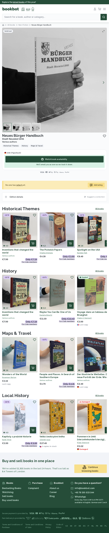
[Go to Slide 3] (26, 127)
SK (71, 526)
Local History (15, 395)
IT (88, 526)
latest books (18, 2)
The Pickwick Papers (51, 250)
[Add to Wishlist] (104, 136)
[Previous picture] (5, 82)
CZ (66, 526)
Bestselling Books (11, 488)
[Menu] (104, 9)
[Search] (103, 17)
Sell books (7, 496)
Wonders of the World (14, 374)
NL (92, 526)
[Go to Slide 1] (7, 127)
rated (19, 185)
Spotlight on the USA (88, 250)
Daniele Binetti (46, 315)
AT (75, 526)
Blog (52, 496)
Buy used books (10, 500)
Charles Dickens (46, 253)
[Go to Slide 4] (36, 127)
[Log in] (95, 9)
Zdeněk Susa (45, 440)
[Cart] (99, 9)
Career (53, 492)
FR (97, 526)
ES (84, 526)
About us (54, 488)
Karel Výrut (6, 440)
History (9, 270)
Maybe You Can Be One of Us (55, 312)
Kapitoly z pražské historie (16, 436)
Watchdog (7, 492)
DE (80, 526)
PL (106, 526)
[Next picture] (103, 82)
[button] (54, 80)
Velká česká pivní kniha (52, 436)
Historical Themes (20, 208)
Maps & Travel (16, 333)
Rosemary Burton (9, 377)
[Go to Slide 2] (17, 127)
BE (101, 526)
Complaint (33, 488)
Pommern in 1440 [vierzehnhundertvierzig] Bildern (90, 439)
